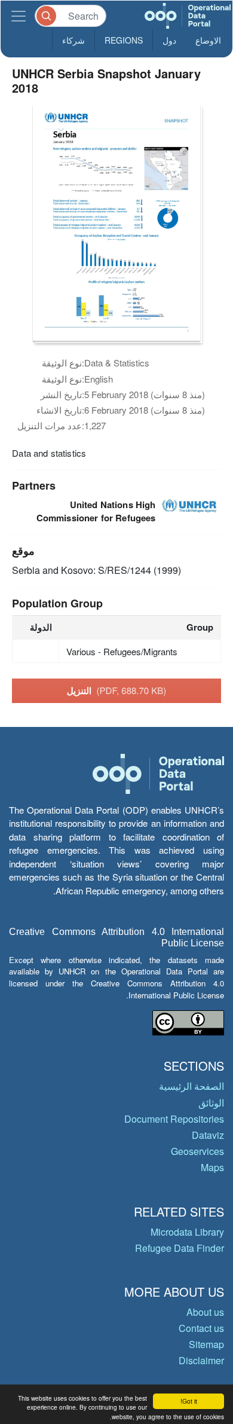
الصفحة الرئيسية (191, 1086)
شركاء (73, 40)
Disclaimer (201, 1360)
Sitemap (206, 1344)
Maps (212, 1167)
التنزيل (117, 690)
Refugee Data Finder (179, 1248)
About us (205, 1312)
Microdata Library (187, 1232)
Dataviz (208, 1135)
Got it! (188, 1401)
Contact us (201, 1328)
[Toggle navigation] (18, 15)
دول (169, 40)
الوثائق (211, 1103)
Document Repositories (174, 1119)
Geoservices (197, 1151)
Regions (124, 40)
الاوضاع (208, 40)
